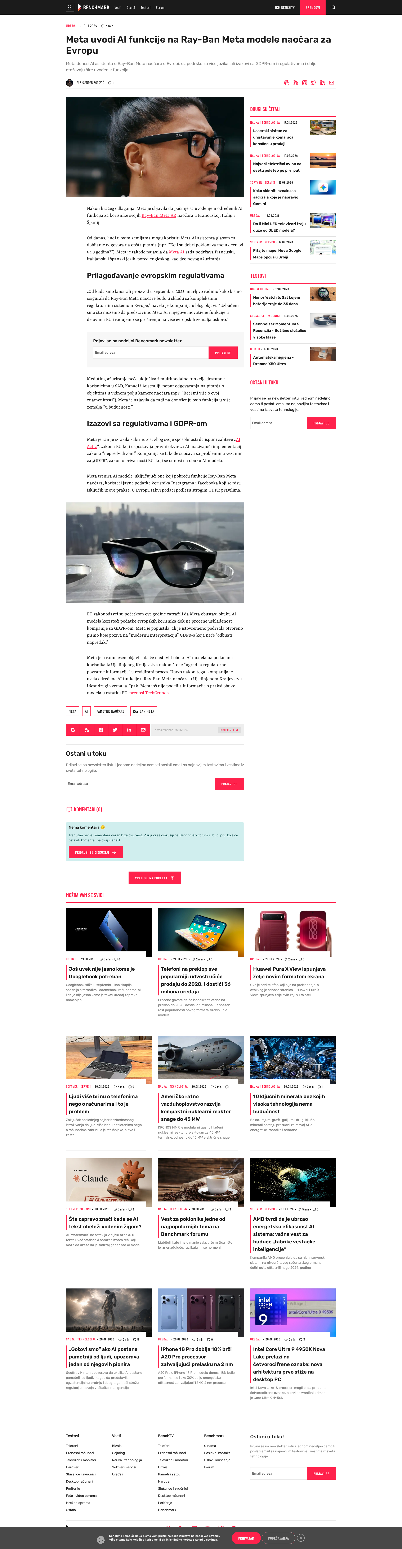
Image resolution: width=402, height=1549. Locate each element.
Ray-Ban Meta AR (159, 215)
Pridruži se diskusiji (92, 852)
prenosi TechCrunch (149, 693)
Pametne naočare (111, 711)
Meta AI (176, 252)
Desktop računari (79, 1481)
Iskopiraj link (229, 730)
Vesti (118, 7)
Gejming (118, 1453)
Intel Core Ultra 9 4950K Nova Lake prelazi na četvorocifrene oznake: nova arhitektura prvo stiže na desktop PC (289, 1364)
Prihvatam (246, 1538)
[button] (70, 7)
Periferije (73, 1489)
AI (86, 711)
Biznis (116, 1446)
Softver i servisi (262, 182)
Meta (72, 711)
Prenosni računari (80, 1453)
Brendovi (313, 7)
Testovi (146, 7)
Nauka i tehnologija (265, 122)
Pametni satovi (169, 1474)
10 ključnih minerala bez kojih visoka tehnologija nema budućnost (289, 1104)
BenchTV (288, 7)
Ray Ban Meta (143, 711)
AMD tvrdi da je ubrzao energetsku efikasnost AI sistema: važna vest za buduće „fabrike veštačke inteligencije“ (284, 1234)
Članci (131, 7)
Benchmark (167, 1510)
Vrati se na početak (151, 878)
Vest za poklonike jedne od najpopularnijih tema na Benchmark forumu (193, 1226)
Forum (160, 7)
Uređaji (72, 25)
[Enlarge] (238, 508)
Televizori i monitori (81, 1460)
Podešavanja (278, 1538)
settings (211, 1540)
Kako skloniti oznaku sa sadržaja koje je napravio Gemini (275, 197)
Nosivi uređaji (261, 289)
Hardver (72, 1467)
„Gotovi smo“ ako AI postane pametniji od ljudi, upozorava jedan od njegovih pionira (104, 1356)
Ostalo (255, 349)
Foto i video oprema (81, 1496)
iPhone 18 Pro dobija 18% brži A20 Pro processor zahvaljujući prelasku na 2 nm (197, 1356)
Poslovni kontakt (217, 1453)
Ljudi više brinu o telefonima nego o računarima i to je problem (103, 1104)
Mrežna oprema (78, 1503)
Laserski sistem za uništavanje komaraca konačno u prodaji (273, 137)
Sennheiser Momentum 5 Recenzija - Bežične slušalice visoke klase (279, 330)
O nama (210, 1446)
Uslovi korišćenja (217, 1460)
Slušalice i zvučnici (265, 316)
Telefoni (72, 1446)
